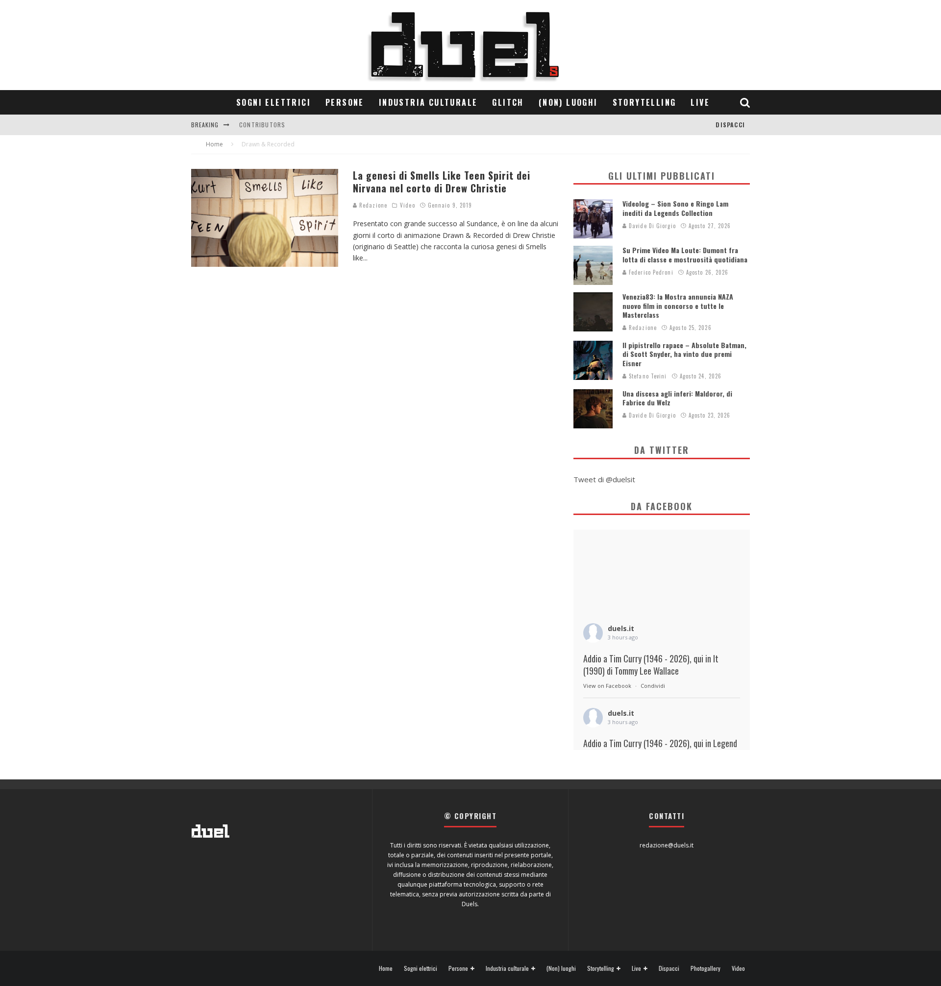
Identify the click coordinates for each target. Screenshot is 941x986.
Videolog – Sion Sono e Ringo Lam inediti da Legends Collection (675, 207)
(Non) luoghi (568, 102)
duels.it (621, 628)
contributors (262, 124)
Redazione (372, 205)
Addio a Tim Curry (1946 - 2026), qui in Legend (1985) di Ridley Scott (660, 749)
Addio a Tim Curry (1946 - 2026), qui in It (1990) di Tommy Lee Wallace (650, 665)
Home (386, 968)
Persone (344, 102)
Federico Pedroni (650, 272)
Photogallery (705, 968)
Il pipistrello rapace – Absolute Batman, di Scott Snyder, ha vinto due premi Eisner (684, 354)
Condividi (653, 685)
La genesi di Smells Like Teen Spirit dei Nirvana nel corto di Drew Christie (441, 181)
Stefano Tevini (647, 376)
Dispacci (730, 124)
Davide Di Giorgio (651, 226)
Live (700, 102)
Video (407, 205)
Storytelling (644, 102)
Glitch (507, 102)
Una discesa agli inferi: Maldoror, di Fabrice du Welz (677, 397)
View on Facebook (607, 685)
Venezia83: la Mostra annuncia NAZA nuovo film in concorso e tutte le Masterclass (677, 305)
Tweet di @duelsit (604, 479)
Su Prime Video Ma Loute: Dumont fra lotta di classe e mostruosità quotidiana (684, 254)
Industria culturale (428, 102)
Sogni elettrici (273, 102)
